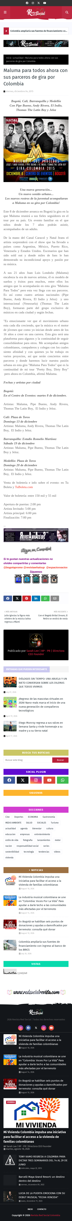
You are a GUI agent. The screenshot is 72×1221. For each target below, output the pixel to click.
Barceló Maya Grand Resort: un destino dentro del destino (42, 1178)
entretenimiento (42, 834)
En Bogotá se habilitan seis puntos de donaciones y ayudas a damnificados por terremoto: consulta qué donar (43, 925)
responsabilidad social (28, 846)
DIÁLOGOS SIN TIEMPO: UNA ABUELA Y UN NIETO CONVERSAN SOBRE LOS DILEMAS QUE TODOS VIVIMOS (43, 682)
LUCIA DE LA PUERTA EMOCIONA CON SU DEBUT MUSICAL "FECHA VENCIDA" (42, 1195)
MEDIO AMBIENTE (13, 823)
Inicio (8, 58)
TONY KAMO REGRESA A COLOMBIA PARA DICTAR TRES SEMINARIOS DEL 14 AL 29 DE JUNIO (43, 1160)
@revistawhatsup (34, 567)
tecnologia (29, 852)
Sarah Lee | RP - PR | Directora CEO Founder (29, 1146)
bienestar (37, 828)
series (46, 846)
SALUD (29, 823)
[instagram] (32, 3)
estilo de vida (11, 840)
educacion (10, 834)
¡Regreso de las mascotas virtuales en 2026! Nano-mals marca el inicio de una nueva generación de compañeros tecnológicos (42, 704)
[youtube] (45, 3)
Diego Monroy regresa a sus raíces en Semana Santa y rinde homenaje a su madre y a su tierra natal (41, 726)
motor (58, 840)
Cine (7, 817)
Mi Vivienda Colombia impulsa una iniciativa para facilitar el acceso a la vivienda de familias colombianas (40, 880)
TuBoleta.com (24, 487)
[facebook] (27, 3)
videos (57, 852)
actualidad (18, 58)
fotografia (28, 840)
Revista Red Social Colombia (45, 1215)
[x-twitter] (38, 3)
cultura (49, 828)
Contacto (41, 1209)
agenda (24, 828)
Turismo (55, 823)
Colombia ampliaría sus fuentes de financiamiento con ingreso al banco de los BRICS (38, 32)
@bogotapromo (13, 567)
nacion (8, 846)
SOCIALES (41, 823)
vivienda (9, 857)
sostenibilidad (12, 852)
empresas (25, 834)
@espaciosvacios (56, 567)
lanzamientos (43, 840)
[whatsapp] (63, 780)
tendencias (44, 852)
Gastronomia (49, 817)
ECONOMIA (33, 817)
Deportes (18, 817)
